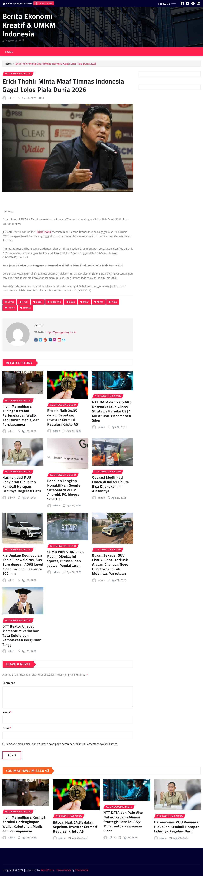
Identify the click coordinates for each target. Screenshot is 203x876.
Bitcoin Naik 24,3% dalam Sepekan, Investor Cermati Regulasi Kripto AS (62, 417)
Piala (114, 301)
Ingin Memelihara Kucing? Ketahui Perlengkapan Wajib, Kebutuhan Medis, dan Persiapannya (20, 415)
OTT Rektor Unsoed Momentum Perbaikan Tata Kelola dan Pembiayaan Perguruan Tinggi (21, 635)
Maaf (85, 301)
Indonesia (55, 301)
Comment (8, 683)
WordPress (47, 870)
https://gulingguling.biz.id (61, 332)
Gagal (39, 301)
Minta (100, 301)
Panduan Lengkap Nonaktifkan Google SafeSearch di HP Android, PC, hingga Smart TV (63, 489)
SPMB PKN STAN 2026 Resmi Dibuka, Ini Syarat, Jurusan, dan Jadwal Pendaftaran (65, 558)
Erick (25, 301)
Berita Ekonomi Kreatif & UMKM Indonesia (29, 24)
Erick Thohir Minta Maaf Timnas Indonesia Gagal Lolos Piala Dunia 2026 (56, 63)
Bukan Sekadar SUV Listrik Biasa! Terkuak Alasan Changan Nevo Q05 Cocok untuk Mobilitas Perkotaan (110, 564)
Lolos (72, 301)
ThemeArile (82, 870)
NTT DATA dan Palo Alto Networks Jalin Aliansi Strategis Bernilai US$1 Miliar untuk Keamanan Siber (112, 411)
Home (9, 52)
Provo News (64, 870)
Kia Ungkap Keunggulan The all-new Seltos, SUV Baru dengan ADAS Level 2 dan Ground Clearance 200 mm (22, 564)
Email (6, 728)
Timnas (27, 307)
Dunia (11, 301)
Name (6, 712)
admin (11, 98)
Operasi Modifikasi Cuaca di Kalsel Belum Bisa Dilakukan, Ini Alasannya (110, 484)
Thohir (11, 307)
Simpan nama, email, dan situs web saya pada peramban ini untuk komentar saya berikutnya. (62, 744)
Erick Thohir (44, 232)
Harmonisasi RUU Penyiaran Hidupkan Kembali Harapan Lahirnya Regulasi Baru (21, 484)
